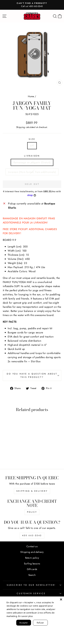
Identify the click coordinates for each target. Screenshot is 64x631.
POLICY (32, 512)
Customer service (31, 593)
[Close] (61, 599)
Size (32, 139)
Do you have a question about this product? (32, 375)
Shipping (20, 127)
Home (31, 96)
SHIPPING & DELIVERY (32, 491)
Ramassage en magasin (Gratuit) (32, 162)
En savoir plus (25, 616)
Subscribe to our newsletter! (31, 585)
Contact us (32, 546)
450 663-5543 (32, 535)
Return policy (32, 557)
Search (32, 575)
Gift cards (32, 569)
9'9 (32, 146)
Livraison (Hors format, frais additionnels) (32, 172)
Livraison (32, 155)
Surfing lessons (32, 563)
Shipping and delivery (31, 552)
